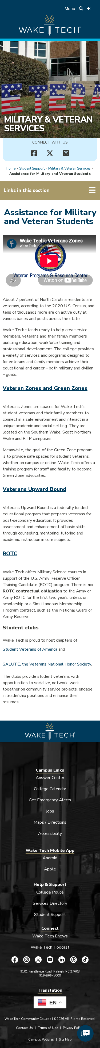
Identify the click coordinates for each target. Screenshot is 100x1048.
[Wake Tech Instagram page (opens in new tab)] (27, 959)
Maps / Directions (50, 822)
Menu (70, 8)
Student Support (32, 168)
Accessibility (50, 833)
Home (10, 168)
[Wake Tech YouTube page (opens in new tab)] (50, 959)
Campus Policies (41, 1039)
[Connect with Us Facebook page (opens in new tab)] (34, 153)
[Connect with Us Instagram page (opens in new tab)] (66, 153)
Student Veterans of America (30, 649)
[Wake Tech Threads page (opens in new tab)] (73, 959)
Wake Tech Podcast (50, 947)
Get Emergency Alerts (50, 800)
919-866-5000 (50, 976)
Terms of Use (48, 1028)
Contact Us (24, 1028)
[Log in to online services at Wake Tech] (89, 8)
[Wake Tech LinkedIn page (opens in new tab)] (62, 959)
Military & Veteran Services (48, 123)
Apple (50, 869)
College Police (50, 892)
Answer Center (50, 778)
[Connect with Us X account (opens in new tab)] (50, 153)
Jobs (50, 811)
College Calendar (50, 789)
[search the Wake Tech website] (81, 8)
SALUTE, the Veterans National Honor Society (47, 664)
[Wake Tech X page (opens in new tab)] (38, 959)
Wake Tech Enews (50, 936)
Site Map (65, 1039)
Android (50, 858)
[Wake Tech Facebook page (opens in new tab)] (15, 959)
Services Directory (50, 903)
